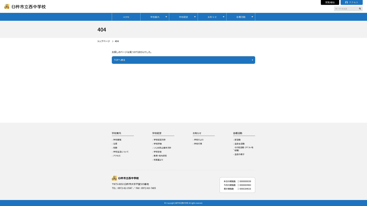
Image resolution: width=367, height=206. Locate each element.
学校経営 (183, 17)
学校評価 (158, 143)
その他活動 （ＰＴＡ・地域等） (243, 149)
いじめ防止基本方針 (162, 147)
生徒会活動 (240, 143)
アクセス (353, 2)
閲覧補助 (330, 2)
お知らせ (212, 17)
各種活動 (240, 17)
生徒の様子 (239, 154)
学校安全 (158, 151)
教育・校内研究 (160, 155)
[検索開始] (360, 8)
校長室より (158, 159)
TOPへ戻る (119, 60)
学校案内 (154, 17)
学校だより (199, 139)
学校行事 (198, 143)
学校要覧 (117, 139)
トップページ (103, 41)
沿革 (115, 143)
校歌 (115, 147)
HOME (126, 17)
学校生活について (121, 151)
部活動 (238, 139)
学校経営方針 (160, 139)
